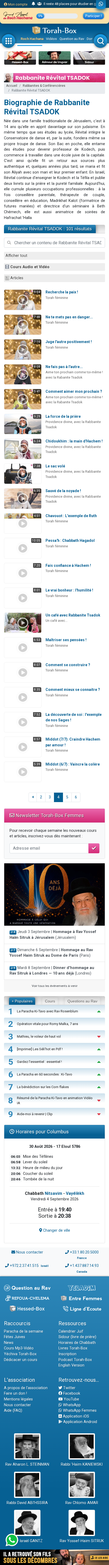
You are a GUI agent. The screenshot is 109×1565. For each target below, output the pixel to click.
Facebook (71, 1393)
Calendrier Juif (70, 1331)
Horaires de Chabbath (77, 1342)
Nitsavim (53, 1193)
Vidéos (51, 39)
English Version (71, 1365)
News (8, 1342)
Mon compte (17, 4)
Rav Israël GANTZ (27, 1541)
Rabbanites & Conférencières (44, 86)
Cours (50, 1001)
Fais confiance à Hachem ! (68, 565)
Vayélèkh (75, 1193)
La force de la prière (63, 416)
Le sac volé (55, 466)
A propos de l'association (26, 1388)
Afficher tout (16, 255)
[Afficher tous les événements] (33, 4)
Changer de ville (56, 1230)
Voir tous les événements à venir (55, 986)
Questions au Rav (82, 1001)
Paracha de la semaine (23, 1331)
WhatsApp (71, 1405)
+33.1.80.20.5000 (84, 1252)
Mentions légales (18, 1399)
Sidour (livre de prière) (77, 1337)
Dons (91, 39)
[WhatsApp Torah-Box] (101, 4)
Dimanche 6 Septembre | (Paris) (51, 953)
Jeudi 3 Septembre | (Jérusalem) (53, 935)
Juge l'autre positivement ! (69, 342)
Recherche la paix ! (62, 292)
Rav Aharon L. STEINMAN (27, 1464)
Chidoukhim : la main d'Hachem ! (74, 441)
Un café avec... (56, 621)
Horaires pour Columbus (41, 1131)
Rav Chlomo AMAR (81, 1503)
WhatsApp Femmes (79, 1410)
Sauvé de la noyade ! (63, 491)
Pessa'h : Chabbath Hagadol (70, 540)
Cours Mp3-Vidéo (19, 1348)
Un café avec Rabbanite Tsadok (73, 615)
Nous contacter (29, 1252)
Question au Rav (72, 39)
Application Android (79, 1422)
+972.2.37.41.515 (24, 1265)
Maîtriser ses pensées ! (66, 640)
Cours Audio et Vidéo (29, 267)
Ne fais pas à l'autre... (64, 367)
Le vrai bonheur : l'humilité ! (69, 590)
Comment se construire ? (68, 665)
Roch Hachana (32, 39)
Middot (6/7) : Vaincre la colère (73, 764)
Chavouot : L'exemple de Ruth (71, 516)
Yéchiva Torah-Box (20, 1354)
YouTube (71, 1399)
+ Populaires (22, 1001)
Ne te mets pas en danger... (69, 317)
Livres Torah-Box (72, 1348)
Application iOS (75, 1416)
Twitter (68, 1388)
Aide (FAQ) (13, 1410)
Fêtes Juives (14, 1337)
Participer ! (93, 16)
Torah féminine (57, 298)
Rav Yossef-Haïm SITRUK (82, 1541)
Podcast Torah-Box (75, 1360)
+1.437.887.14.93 (84, 1265)
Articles (16, 278)
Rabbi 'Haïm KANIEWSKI (82, 1464)
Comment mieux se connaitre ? (73, 689)
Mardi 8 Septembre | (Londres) (52, 971)
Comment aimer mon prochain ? (74, 391)
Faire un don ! (15, 1393)
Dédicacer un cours (20, 1360)
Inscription (67, 1354)
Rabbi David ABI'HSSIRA (27, 1503)
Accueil (11, 86)
